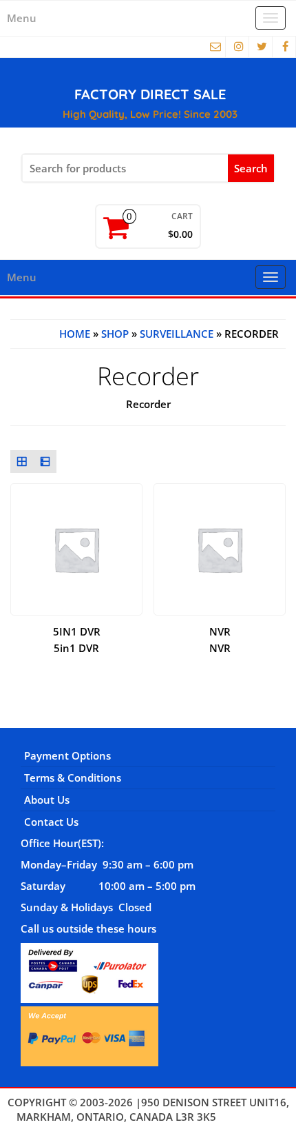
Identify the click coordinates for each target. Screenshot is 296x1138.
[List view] (45, 462)
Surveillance (176, 334)
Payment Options (67, 755)
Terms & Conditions (72, 777)
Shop (115, 334)
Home (74, 334)
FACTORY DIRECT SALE (150, 94)
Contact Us (51, 822)
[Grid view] (22, 462)
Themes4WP (249, 1117)
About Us (47, 799)
